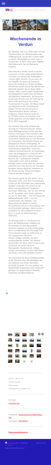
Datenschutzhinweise (14, 448)
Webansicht (41, 443)
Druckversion (13, 443)
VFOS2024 (23, 421)
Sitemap (24, 443)
